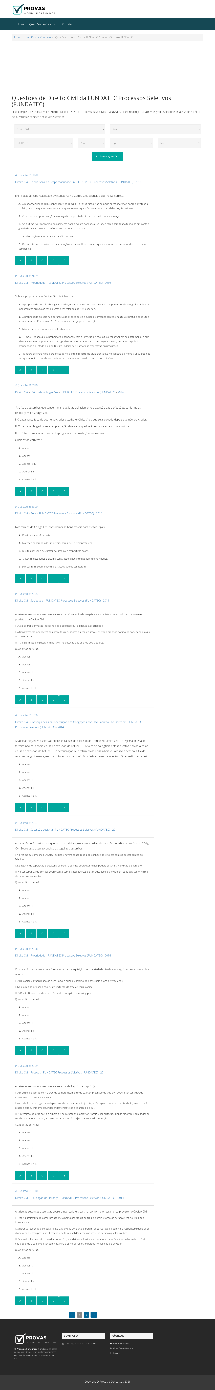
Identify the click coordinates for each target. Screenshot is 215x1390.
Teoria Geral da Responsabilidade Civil (53, 182)
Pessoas (35, 1072)
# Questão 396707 (26, 823)
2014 (121, 392)
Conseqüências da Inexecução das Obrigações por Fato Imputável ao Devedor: (78, 722)
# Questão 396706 (26, 715)
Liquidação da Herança (44, 1198)
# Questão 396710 (26, 1191)
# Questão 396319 (26, 385)
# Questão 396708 (26, 949)
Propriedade (37, 283)
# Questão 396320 (26, 507)
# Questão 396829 (26, 276)
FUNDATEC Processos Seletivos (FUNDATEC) (105, 182)
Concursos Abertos (121, 1343)
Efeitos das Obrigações (44, 392)
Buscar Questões (109, 156)
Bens (33, 513)
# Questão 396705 (26, 594)
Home (20, 24)
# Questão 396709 (26, 1066)
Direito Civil (21, 182)
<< (72, 1314)
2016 (138, 182)
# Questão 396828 (26, 175)
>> (94, 1314)
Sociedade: (37, 600)
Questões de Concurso (43, 24)
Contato (67, 24)
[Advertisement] (107, 68)
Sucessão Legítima (41, 829)
